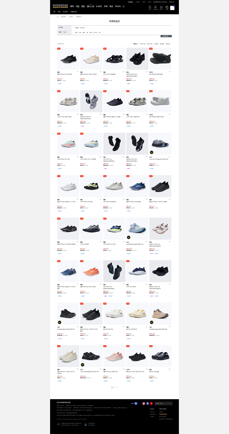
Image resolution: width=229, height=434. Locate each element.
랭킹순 (135, 44)
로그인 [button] (149, 9)
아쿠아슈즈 (78, 16)
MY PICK (77, 71)
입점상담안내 (153, 414)
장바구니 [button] (161, 9)
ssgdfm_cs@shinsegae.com (120, 407)
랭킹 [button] (83, 6)
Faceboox (147, 403)
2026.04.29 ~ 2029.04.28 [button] (69, 425)
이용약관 (161, 411)
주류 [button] (106, 6)
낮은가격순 (143, 44)
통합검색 (123, 6)
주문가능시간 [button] (171, 2)
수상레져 (71, 16)
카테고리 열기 (54, 11)
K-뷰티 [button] (99, 6)
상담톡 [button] (167, 9)
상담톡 (132, 403)
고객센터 (152, 416)
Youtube (151, 403)
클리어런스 (82, 27)
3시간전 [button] (65, 12)
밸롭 (84, 32)
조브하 (79, 32)
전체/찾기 (65, 32)
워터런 (90, 32)
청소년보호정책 (162, 416)
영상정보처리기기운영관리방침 (165, 419)
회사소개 (152, 411)
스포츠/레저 (62, 16)
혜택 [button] (72, 6)
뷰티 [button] (59, 12)
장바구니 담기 (66, 67)
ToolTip (137, 44)
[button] (60, 5)
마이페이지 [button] (155, 9)
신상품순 (156, 44)
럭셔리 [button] (118, 6)
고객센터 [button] (143, 2)
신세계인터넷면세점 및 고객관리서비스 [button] (71, 423)
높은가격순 (150, 44)
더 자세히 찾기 (165, 36)
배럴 (76, 32)
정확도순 (168, 44)
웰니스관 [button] (90, 6)
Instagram (143, 403)
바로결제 (70, 67)
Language (130, 2)
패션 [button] (111, 6)
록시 (100, 32)
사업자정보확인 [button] (89, 410)
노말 (87, 32)
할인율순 (162, 44)
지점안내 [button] (149, 2)
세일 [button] (77, 6)
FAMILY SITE (159, 403)
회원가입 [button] (138, 2)
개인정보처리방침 (163, 414)
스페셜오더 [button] (73, 12)
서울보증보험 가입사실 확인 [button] (71, 413)
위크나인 (95, 32)
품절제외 (77, 27)
